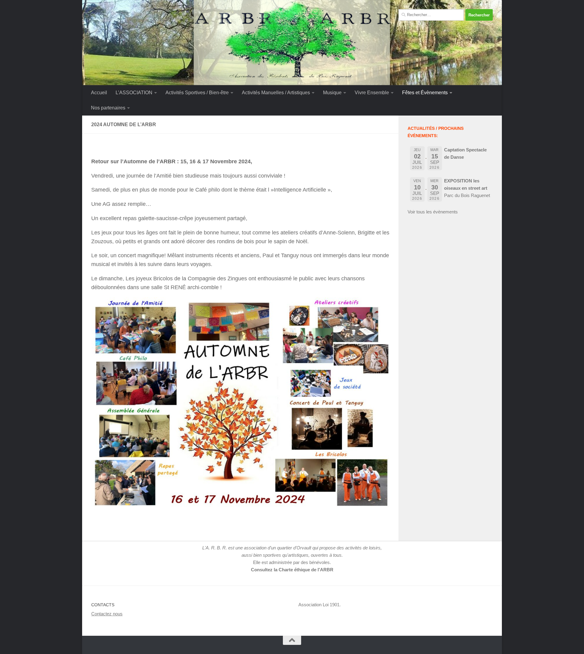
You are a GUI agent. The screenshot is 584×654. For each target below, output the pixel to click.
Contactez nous (107, 613)
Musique (332, 92)
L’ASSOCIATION (134, 92)
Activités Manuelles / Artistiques (276, 92)
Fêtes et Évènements (425, 92)
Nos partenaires (108, 107)
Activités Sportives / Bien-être (197, 92)
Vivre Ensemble (372, 92)
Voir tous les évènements (433, 211)
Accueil (99, 92)
